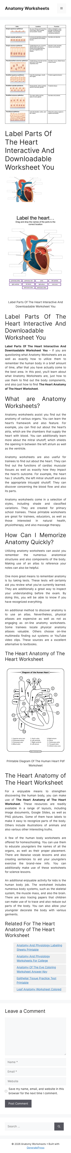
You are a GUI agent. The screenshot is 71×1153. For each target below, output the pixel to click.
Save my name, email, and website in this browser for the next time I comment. (36, 1091)
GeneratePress (35, 1147)
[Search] (59, 1127)
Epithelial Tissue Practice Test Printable (36, 980)
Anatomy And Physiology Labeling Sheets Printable (39, 947)
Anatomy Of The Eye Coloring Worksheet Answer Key (36, 969)
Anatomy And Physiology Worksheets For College (33, 958)
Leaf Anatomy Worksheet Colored (39, 989)
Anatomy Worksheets (27, 8)
